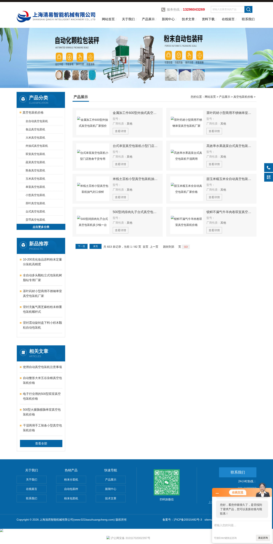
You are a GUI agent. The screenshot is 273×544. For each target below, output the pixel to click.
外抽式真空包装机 (37, 145)
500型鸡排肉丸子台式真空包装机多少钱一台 (136, 212)
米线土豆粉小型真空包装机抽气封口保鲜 (136, 179)
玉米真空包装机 (35, 178)
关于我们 (128, 19)
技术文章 (188, 19)
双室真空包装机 (35, 154)
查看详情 (120, 131)
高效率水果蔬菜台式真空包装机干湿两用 (229, 146)
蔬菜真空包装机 (35, 162)
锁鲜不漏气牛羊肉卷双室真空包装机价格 (229, 212)
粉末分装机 (71, 479)
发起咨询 (263, 537)
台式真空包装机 (35, 211)
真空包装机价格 (33, 112)
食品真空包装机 (35, 129)
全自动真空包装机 (37, 121)
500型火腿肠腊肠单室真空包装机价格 (42, 412)
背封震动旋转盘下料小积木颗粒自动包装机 (42, 325)
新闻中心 (168, 19)
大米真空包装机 (35, 137)
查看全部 (41, 443)
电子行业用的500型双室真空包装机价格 (42, 396)
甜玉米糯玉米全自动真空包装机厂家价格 (229, 179)
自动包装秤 (71, 489)
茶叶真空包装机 (35, 203)
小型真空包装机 (35, 195)
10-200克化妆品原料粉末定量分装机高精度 (42, 262)
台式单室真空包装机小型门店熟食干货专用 (136, 146)
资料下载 (208, 19)
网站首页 (108, 19)
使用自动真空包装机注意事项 (42, 367)
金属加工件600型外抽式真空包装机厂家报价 (136, 113)
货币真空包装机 (35, 219)
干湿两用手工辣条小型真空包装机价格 (42, 428)
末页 (95, 246)
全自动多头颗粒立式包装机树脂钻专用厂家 (42, 278)
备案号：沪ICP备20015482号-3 (182, 519)
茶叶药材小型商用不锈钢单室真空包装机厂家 (42, 293)
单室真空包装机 (35, 186)
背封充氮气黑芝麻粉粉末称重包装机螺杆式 (42, 309)
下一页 (81, 246)
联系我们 (248, 19)
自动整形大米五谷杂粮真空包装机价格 (42, 380)
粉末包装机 (71, 498)
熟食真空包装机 (35, 170)
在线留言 (228, 19)
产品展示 (148, 19)
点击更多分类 (41, 226)
